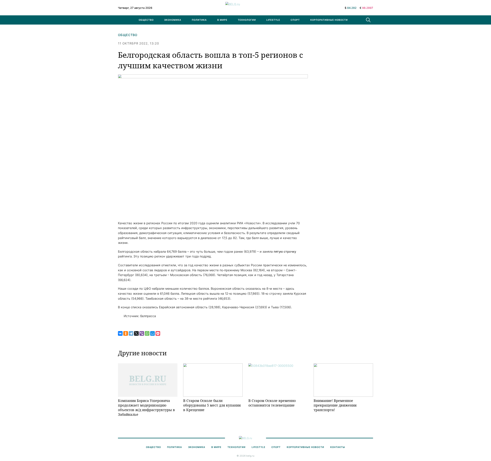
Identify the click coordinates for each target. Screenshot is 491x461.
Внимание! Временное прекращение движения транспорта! (335, 405)
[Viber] (141, 333)
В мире (222, 19)
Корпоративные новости (329, 19)
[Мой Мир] (152, 333)
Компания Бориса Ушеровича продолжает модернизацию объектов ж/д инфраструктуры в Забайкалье (146, 407)
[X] (136, 333)
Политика (199, 19)
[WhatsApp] (147, 333)
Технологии (247, 19)
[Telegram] (131, 333)
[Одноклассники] (125, 333)
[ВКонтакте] (120, 333)
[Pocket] (158, 333)
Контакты (337, 447)
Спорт (295, 19)
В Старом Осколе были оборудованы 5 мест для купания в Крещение (212, 405)
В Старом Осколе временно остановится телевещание (272, 402)
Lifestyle (273, 19)
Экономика (172, 19)
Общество (146, 19)
